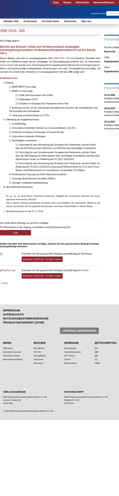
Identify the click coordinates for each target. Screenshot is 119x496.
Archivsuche (30, 21)
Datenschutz (13, 314)
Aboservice (70, 21)
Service (67, 359)
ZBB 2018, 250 (61, 58)
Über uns (86, 21)
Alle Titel (37, 352)
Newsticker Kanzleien (12, 352)
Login (15, 233)
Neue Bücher (39, 348)
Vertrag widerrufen (79, 330)
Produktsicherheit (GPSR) (23, 322)
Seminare (71, 342)
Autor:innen (38, 359)
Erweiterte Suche (98, 13)
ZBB (96, 352)
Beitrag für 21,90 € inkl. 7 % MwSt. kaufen (42, 259)
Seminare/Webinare (103, 2)
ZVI (96, 359)
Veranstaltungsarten (72, 352)
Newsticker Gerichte (11, 356)
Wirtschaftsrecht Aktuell (12, 359)
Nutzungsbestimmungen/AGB (25, 318)
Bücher (67, 2)
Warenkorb (38, 363)
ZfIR (96, 356)
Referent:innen (70, 363)
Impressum (11, 310)
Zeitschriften (82, 2)
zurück (4, 283)
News (56, 2)
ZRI (96, 348)
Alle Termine (69, 356)
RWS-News (8, 348)
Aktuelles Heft (10, 21)
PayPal (84, 270)
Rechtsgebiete (40, 356)
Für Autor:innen (50, 21)
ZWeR (97, 363)
